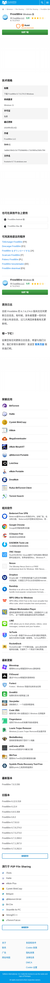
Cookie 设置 (31, 967)
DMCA (29, 962)
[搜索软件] (42, 2)
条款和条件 (31, 943)
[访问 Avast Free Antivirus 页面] (25, 26)
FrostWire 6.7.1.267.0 (12, 843)
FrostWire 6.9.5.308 (11, 812)
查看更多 (25, 856)
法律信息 (30, 957)
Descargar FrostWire (11, 246)
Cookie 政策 (31, 948)
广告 (4, 952)
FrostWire (22, 14)
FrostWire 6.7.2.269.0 (12, 838)
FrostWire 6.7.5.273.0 (12, 833)
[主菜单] (47, 2)
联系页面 (39, 344)
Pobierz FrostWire (10, 259)
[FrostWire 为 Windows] (5, 17)
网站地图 (6, 957)
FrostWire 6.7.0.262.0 (12, 849)
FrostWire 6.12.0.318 (11, 801)
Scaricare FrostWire (11, 255)
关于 (4, 943)
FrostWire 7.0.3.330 (11, 784)
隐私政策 (30, 952)
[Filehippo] (9, 2)
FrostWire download (11, 268)
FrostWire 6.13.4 (9, 807)
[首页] (3, 9)
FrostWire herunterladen (13, 264)
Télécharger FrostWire (12, 242)
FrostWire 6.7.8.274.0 (12, 828)
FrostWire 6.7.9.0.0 (10, 822)
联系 (4, 948)
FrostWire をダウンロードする (16, 251)
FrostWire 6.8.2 (9, 817)
